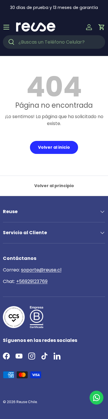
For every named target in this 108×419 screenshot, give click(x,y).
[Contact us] (96, 398)
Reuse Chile (26, 401)
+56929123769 (32, 281)
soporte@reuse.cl (41, 270)
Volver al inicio (54, 147)
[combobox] (54, 42)
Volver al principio (54, 186)
